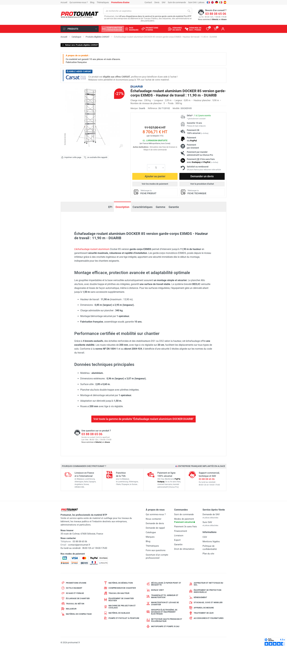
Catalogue (151, 532)
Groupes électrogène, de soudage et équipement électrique (164, 612)
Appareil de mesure (204, 608)
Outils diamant (74, 588)
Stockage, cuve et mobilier (208, 602)
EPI (110, 207)
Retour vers (81, 45)
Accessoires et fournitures (209, 618)
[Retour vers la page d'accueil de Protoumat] (80, 15)
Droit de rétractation (184, 549)
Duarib (142, 108)
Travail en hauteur (119, 593)
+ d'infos (204, 133)
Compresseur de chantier (122, 588)
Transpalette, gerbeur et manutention (164, 596)
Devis (156, 2)
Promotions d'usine (76, 583)
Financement (180, 531)
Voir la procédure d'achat (202, 184)
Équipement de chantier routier (121, 599)
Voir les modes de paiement (155, 184)
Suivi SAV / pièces (196, 2)
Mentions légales (211, 541)
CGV (205, 537)
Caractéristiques (142, 207)
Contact (148, 2)
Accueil (64, 2)
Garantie (174, 207)
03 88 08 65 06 (215, 14)
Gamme (160, 207)
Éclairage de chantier (78, 598)
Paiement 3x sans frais (185, 526)
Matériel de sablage (119, 613)
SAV (163, 2)
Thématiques (103, 2)
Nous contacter (153, 519)
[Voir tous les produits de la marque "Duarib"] (136, 86)
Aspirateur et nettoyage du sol (208, 584)
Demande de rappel (155, 528)
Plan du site (208, 553)
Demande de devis (155, 523)
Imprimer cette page (72, 157)
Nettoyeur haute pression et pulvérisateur (166, 620)
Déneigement (200, 597)
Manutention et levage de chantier (165, 603)
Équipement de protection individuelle (207, 591)
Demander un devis (202, 176)
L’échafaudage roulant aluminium (92, 249)
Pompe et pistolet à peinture (124, 618)
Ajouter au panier (155, 176)
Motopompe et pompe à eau (165, 626)
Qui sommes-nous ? (79, 2)
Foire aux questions (155, 550)
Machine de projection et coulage (122, 606)
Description (122, 207)
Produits (73, 29)
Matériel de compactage (79, 614)
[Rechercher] (189, 11)
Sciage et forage (75, 593)
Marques (150, 537)
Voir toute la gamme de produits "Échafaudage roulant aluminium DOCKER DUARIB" (143, 418)
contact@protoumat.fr (79, 544)
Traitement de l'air (203, 613)
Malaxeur (71, 609)
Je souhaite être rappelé (97, 157)
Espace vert (157, 590)
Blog (92, 2)
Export (177, 540)
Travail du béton (75, 604)
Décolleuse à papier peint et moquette (166, 584)
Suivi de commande (177, 2)
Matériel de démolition (121, 583)
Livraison (178, 535)
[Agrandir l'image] (121, 146)
